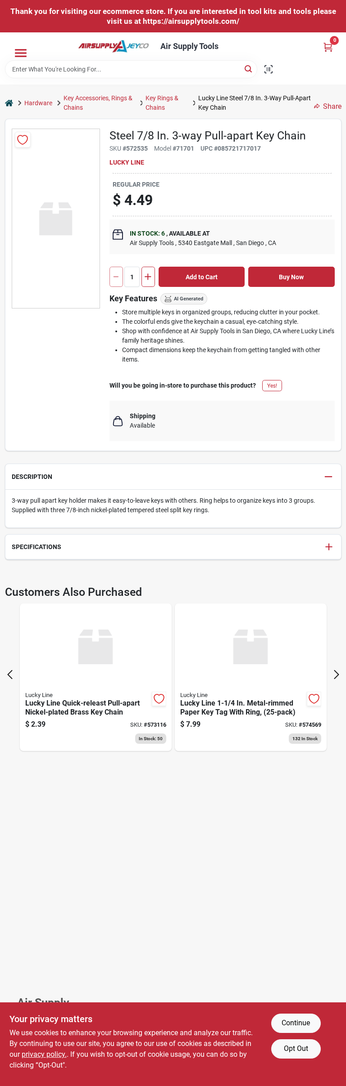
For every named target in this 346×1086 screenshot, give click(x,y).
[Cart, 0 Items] (327, 47)
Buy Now (291, 277)
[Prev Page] (10, 674)
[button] (173, 477)
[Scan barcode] (268, 69)
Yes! (272, 386)
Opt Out (296, 1048)
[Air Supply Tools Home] (113, 46)
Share (332, 106)
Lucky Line (126, 162)
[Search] (248, 68)
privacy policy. (44, 1054)
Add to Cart (202, 277)
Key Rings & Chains (162, 102)
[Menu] (21, 53)
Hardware (38, 103)
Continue (296, 1023)
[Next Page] (336, 674)
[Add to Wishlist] (23, 139)
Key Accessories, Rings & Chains (98, 102)
